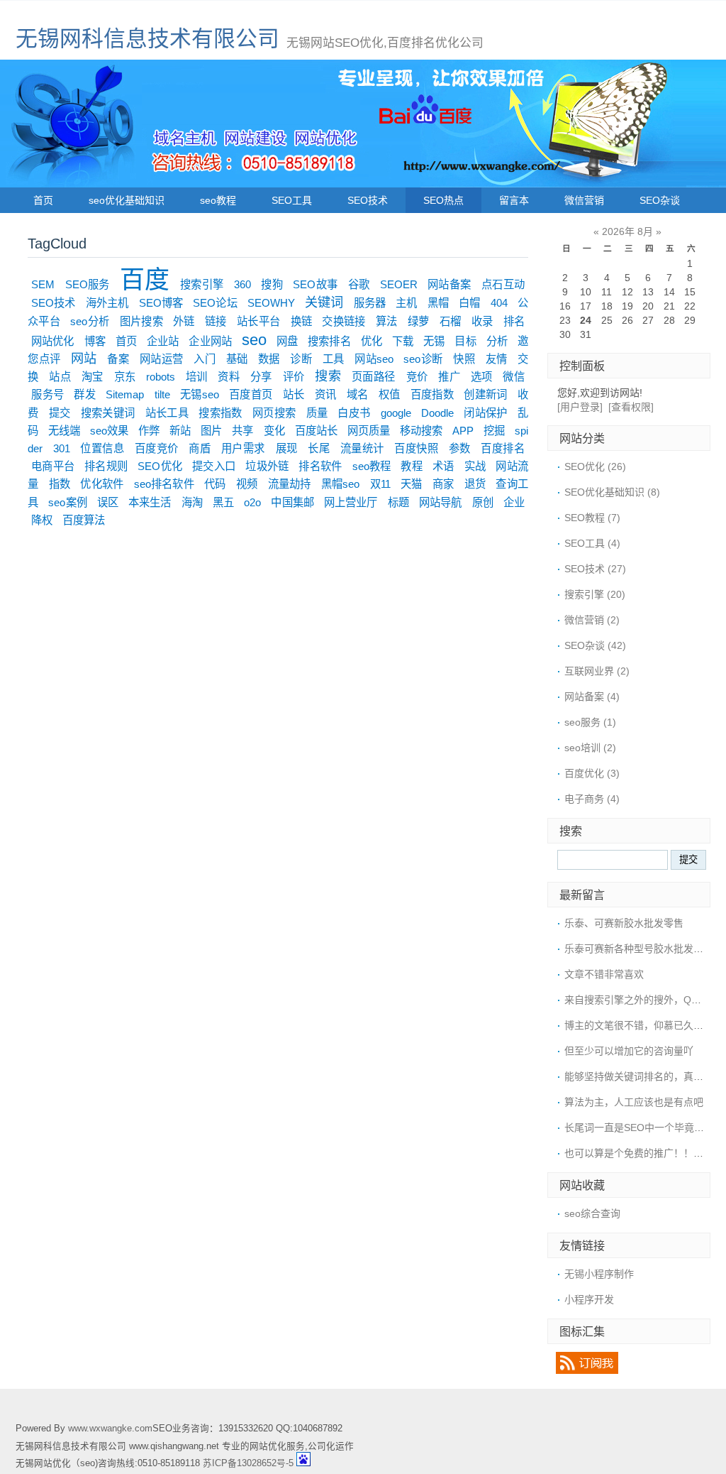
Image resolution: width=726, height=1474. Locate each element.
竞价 (417, 377)
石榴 (451, 321)
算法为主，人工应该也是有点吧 (633, 1102)
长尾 (319, 448)
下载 (402, 341)
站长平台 (258, 321)
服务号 (47, 394)
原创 (482, 502)
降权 (41, 520)
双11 (380, 484)
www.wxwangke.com (110, 1429)
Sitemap (125, 394)
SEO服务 (87, 284)
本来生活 (149, 502)
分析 (497, 341)
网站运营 (162, 359)
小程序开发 (589, 1299)
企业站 (163, 341)
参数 (460, 448)
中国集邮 (292, 502)
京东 (125, 377)
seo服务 (590, 722)
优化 (371, 341)
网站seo (373, 359)
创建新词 (485, 394)
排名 (514, 321)
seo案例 (67, 502)
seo (254, 340)
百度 (145, 279)
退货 (475, 484)
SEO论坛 (215, 303)
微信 (514, 377)
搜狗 (272, 284)
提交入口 (213, 466)
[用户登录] (580, 407)
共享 (242, 431)
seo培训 (590, 747)
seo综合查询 (592, 1213)
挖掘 (494, 431)
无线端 (64, 431)
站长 (294, 394)
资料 (229, 377)
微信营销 (584, 200)
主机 (406, 303)
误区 (107, 502)
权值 (390, 394)
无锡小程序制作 (599, 1273)
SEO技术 (367, 200)
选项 (482, 377)
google (396, 413)
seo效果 (109, 431)
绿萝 (419, 321)
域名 (358, 394)
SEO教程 (592, 517)
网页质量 (368, 431)
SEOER (399, 284)
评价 (294, 377)
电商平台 (52, 466)
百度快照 (416, 448)
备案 (118, 359)
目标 (465, 341)
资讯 (326, 394)
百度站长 (316, 431)
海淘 (192, 502)
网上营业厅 (351, 502)
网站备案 (449, 284)
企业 (514, 502)
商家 (443, 484)
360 (242, 284)
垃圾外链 (267, 466)
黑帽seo (340, 484)
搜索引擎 (201, 284)
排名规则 (106, 466)
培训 (197, 377)
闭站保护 (485, 413)
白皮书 (353, 413)
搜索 (328, 376)
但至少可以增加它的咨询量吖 (628, 1051)
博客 (95, 341)
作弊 (149, 431)
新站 (180, 431)
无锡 (434, 341)
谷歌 (359, 284)
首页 (43, 200)
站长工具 (167, 413)
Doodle (437, 413)
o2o (252, 502)
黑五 (223, 502)
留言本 (514, 200)
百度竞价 (157, 448)
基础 (237, 359)
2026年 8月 (627, 231)
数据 (269, 359)
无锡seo (199, 394)
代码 (215, 484)
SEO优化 (160, 466)
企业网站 (210, 341)
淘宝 (93, 377)
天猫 (412, 484)
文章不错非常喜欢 (604, 974)
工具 (334, 359)
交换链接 (343, 321)
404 (499, 303)
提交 (60, 413)
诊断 (301, 359)
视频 (247, 484)
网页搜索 (274, 413)
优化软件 (101, 484)
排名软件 (320, 466)
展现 (287, 448)
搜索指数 (220, 413)
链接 (216, 321)
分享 (261, 377)
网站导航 (440, 502)
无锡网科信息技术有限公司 (147, 38)
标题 (398, 502)
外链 (184, 321)
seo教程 (218, 200)
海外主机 (107, 303)
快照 (464, 359)
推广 (449, 377)
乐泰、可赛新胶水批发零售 (623, 923)
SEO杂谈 (660, 200)
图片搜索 (141, 321)
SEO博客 (161, 303)
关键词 (324, 302)
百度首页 (250, 394)
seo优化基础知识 (126, 200)
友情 (497, 359)
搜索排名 (329, 341)
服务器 (370, 303)
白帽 (469, 303)
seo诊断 (422, 359)
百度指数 (432, 394)
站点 (60, 377)
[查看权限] (631, 407)
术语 (443, 466)
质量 (317, 413)
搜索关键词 (108, 413)
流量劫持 (289, 484)
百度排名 (503, 448)
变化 (274, 431)
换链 (302, 321)
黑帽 (438, 303)
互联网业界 (597, 671)
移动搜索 (421, 431)
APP (463, 431)
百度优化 (592, 773)
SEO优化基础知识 (612, 492)
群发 (85, 394)
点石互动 (503, 284)
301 (61, 448)
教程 (411, 466)
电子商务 (592, 798)
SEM (43, 284)
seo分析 (89, 321)
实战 (475, 466)
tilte (162, 394)
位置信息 (102, 448)
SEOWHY (271, 303)
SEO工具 (292, 200)
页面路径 (374, 377)
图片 (211, 431)
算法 (387, 321)
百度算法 (83, 520)
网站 (84, 358)
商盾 (200, 448)
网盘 (287, 341)
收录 (482, 321)
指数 (60, 484)
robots (160, 377)
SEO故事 (315, 284)
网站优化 (52, 341)
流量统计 (362, 448)
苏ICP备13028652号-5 (248, 1463)
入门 (205, 359)
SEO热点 (443, 200)
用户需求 (243, 448)
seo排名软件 (164, 484)
